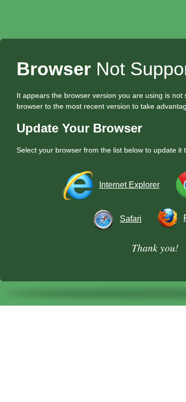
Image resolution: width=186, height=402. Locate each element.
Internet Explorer (129, 184)
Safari (131, 218)
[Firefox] (169, 217)
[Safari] (105, 218)
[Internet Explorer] (79, 184)
